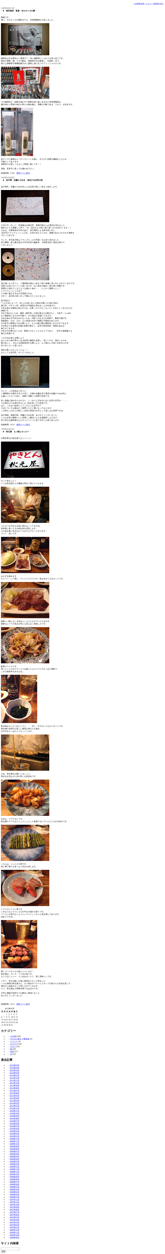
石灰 (12, 1051)
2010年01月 (14, 1136)
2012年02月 (14, 1073)
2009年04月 (14, 1159)
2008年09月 (14, 1177)
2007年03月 (14, 1222)
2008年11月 (14, 1172)
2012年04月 (14, 1068)
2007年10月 (14, 1205)
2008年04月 (14, 1189)
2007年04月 (14, 1220)
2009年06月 (14, 1154)
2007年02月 (14, 1225)
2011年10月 (14, 1083)
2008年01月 (14, 1197)
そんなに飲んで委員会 (19, 1039)
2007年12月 (14, 1200)
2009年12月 (14, 1139)
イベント (14, 1041)
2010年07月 (14, 1121)
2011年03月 (14, 1101)
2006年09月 (14, 1238)
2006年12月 (14, 1230)
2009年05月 (14, 1156)
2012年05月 (14, 1065)
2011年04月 (14, 1098)
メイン (149, 4)
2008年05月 (14, 1187)
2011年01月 (14, 1106)
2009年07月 (14, 1151)
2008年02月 (14, 1194)
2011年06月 (14, 1093)
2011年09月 (14, 1085)
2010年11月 (14, 1111)
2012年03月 (14, 1070)
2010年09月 (14, 1116)
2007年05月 (14, 1217)
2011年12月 (14, 1078)
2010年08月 (14, 1118)
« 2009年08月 (138, 4)
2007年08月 (14, 1210)
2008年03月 (14, 1192)
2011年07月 (14, 1091)
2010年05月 (14, 1126)
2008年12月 (14, 1169)
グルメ (13, 1046)
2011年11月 (14, 1080)
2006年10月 (14, 1235)
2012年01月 (14, 1075)
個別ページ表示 (23, 173)
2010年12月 (14, 1108)
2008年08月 (14, 1179)
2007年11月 (14, 1202)
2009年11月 (14, 1141)
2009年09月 (14, 1146)
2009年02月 (14, 1164)
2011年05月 (14, 1096)
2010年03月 (14, 1131)
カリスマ (14, 1044)
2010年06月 (14, 1123)
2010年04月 (14, 1129)
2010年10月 (14, 1113)
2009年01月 (14, 1167)
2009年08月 (14, 1149)
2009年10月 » (158, 4)
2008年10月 (14, 1174)
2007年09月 (14, 1207)
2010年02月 (14, 1134)
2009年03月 (14, 1161)
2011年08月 (14, 1088)
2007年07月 (14, 1212)
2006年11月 (14, 1232)
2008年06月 (14, 1184)
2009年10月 (14, 1144)
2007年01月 (14, 1227)
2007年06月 (14, 1215)
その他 (13, 1036)
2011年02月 (14, 1103)
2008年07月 (14, 1182)
